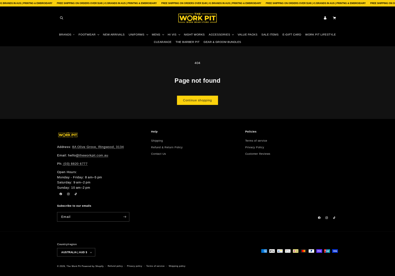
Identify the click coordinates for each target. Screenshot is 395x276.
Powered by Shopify (93, 266)
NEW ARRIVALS (114, 34)
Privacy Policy (254, 147)
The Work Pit (74, 266)
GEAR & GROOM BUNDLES (222, 42)
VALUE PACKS (248, 34)
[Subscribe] (124, 217)
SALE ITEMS (270, 34)
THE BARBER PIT (188, 42)
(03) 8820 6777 (75, 163)
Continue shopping (197, 100)
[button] (61, 17)
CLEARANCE (163, 42)
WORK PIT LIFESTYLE (320, 34)
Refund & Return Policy (167, 147)
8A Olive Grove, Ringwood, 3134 (98, 147)
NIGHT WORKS (194, 34)
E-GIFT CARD (292, 34)
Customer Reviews (257, 153)
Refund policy (115, 266)
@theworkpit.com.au (92, 155)
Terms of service (256, 140)
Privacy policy (134, 266)
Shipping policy (177, 266)
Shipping (157, 140)
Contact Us (158, 153)
